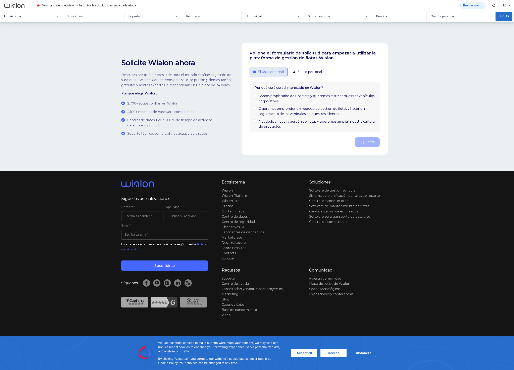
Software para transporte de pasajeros (339, 216)
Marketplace (232, 237)
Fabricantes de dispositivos (243, 232)
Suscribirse (164, 265)
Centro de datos (235, 216)
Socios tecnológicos (324, 289)
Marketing (230, 294)
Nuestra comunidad (325, 278)
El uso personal (309, 72)
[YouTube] (156, 283)
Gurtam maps (233, 211)
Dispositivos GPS (235, 227)
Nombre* (128, 207)
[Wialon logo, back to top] (164, 183)
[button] (494, 5)
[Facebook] (146, 283)
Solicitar (228, 258)
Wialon (227, 190)
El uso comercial (271, 72)
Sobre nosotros (234, 248)
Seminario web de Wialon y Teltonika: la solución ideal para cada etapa (89, 5)
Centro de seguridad (238, 222)
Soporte (228, 278)
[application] (257, 353)
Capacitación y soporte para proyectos (252, 289)
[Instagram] (167, 283)
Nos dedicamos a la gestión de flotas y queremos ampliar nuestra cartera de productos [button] (317, 124)
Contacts (229, 253)
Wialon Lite (231, 201)
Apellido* (172, 207)
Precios (227, 206)
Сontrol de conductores (328, 201)
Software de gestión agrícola (332, 190)
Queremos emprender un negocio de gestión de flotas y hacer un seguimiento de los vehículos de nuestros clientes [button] (312, 111)
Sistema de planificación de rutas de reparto (344, 196)
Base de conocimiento (239, 310)
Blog (225, 299)
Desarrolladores (234, 243)
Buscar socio (472, 5)
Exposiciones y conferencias (331, 294)
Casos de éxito (233, 304)
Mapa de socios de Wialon (329, 284)
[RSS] (188, 283)
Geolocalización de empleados (333, 211)
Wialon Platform (235, 196)
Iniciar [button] (504, 16)
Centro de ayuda (235, 284)
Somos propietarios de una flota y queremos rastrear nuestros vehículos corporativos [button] (316, 98)
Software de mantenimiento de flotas (339, 206)
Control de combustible (328, 222)
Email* (126, 225)
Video (226, 315)
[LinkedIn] (177, 283)
